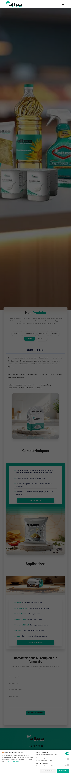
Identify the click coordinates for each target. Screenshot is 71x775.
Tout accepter (63, 771)
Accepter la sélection (48, 771)
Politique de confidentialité (12, 761)
